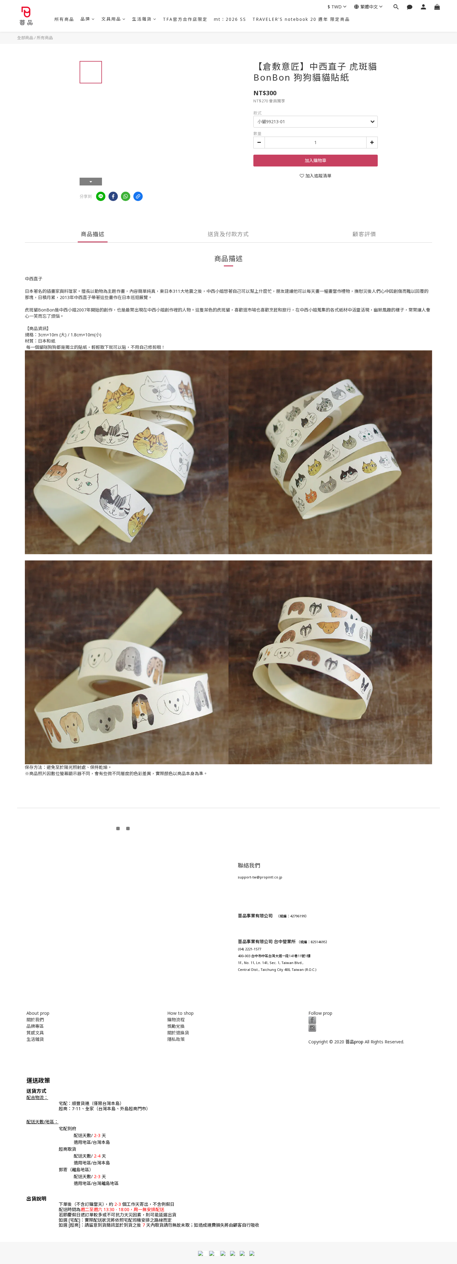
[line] (100, 196)
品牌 (85, 19)
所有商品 (64, 19)
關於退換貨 (178, 1033)
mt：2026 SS (230, 19)
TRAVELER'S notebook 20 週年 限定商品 (301, 19)
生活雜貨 (142, 19)
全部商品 (25, 37)
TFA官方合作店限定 (185, 19)
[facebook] (113, 196)
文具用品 (111, 19)
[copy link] (138, 196)
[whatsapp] (125, 196)
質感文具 (35, 1033)
